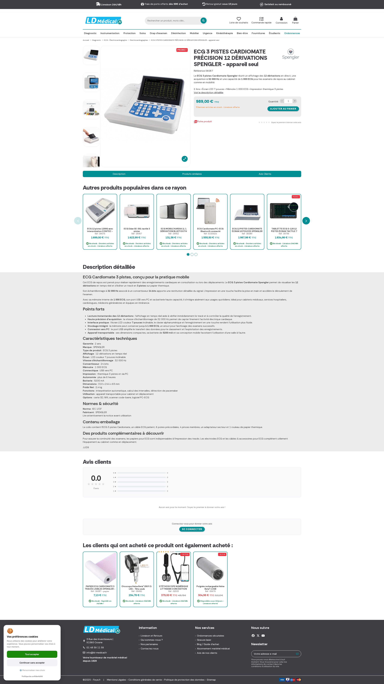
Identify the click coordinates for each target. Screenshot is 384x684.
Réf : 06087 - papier (100, 591)
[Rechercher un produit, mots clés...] (204, 21)
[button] (188, 254)
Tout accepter (32, 654)
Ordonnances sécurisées (210, 635)
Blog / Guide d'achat (208, 644)
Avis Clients (265, 173)
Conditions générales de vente (145, 679)
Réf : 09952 (173, 233)
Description (119, 173)
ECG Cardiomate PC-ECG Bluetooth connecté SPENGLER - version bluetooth (210, 231)
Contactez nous (150, 648)
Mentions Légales (116, 679)
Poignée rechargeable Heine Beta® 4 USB (210, 587)
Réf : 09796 (284, 233)
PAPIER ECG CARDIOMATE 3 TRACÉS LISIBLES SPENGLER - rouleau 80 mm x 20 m (100, 589)
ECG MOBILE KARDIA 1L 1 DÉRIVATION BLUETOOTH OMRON (173, 231)
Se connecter (192, 529)
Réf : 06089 (247, 233)
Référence (199, 70)
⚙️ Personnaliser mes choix (32, 670)
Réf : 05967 (137, 233)
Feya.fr (97, 679)
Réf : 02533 (173, 591)
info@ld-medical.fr (97, 652)
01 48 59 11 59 (95, 647)
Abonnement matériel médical (213, 648)
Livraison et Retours (151, 635)
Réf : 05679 (210, 591)
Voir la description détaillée (208, 92)
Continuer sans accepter (32, 662)
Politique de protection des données (184, 679)
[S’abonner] (297, 654)
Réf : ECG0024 (210, 233)
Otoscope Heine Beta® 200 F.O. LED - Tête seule (137, 587)
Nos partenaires (149, 644)
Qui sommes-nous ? (152, 639)
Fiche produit (203, 121)
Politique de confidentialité (32, 676)
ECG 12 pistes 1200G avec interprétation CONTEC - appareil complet (100, 231)
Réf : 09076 (100, 233)
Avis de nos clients (207, 652)
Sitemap (211, 679)
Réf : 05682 (137, 591)
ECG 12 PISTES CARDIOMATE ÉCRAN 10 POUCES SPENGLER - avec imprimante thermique (247, 231)
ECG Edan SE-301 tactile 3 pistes (137, 230)
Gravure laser (204, 639)
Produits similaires (192, 173)
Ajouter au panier (283, 108)
